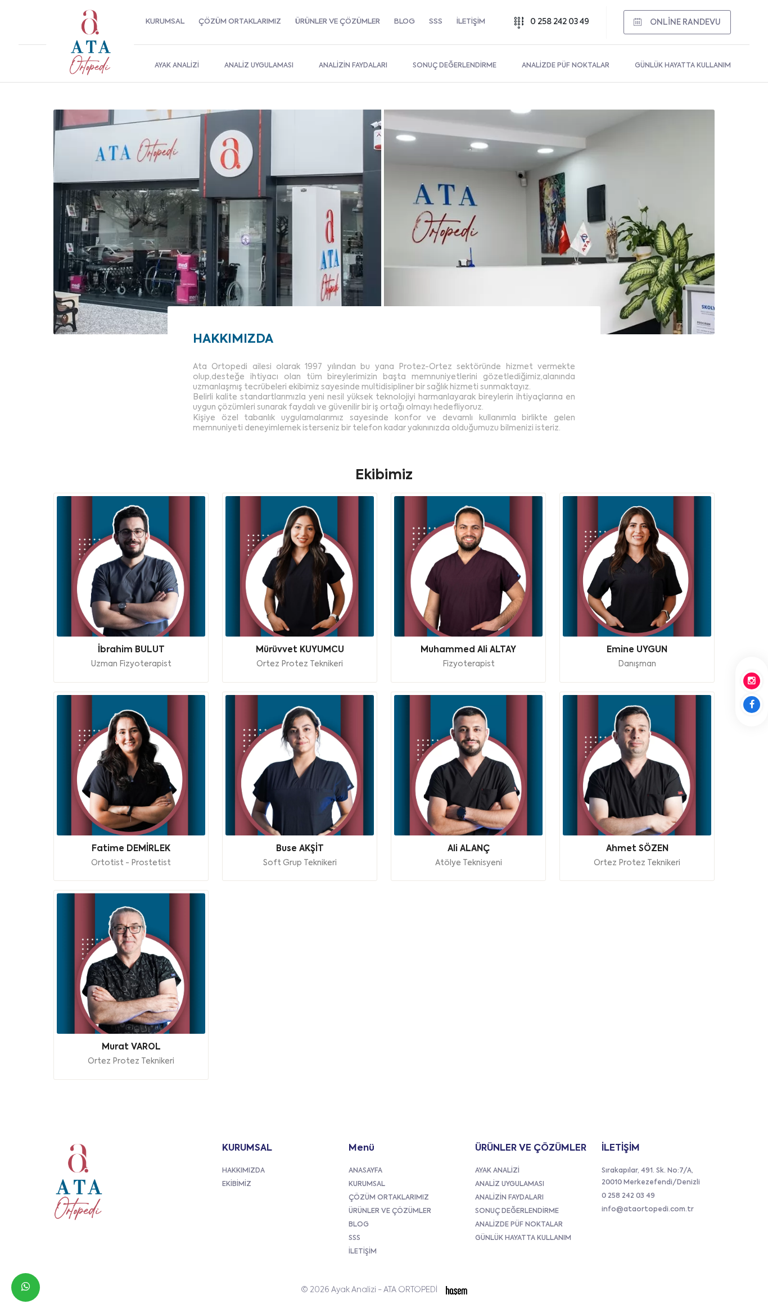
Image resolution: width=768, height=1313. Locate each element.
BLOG (404, 21)
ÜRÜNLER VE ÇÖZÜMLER (337, 21)
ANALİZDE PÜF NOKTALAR (519, 1224)
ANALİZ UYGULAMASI (509, 1184)
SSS (435, 21)
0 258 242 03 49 (559, 22)
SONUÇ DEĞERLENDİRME (517, 1211)
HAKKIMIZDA (243, 1170)
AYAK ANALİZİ (497, 1170)
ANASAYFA (365, 1170)
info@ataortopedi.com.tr (648, 1209)
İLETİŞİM (471, 21)
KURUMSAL (165, 21)
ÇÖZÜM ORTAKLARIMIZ (239, 21)
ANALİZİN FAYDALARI (509, 1197)
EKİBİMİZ (236, 1184)
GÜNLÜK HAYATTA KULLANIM (523, 1238)
